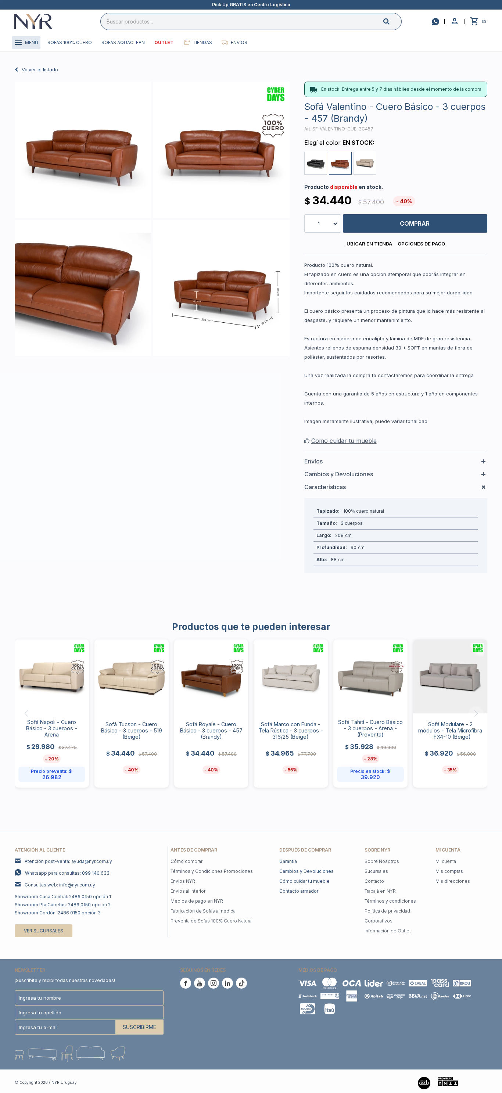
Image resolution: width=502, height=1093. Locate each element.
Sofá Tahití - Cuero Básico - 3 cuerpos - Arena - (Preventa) (370, 728)
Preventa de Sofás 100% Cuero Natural (211, 921)
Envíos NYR (183, 881)
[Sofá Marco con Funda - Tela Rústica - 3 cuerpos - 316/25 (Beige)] (291, 676)
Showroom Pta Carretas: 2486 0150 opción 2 (63, 904)
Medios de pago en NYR (197, 901)
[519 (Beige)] (365, 163)
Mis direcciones (452, 881)
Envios (239, 42)
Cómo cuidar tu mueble (304, 881)
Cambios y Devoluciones (306, 871)
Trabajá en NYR (380, 891)
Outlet (163, 42)
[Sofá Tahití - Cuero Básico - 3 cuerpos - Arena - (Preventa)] (370, 676)
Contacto (374, 881)
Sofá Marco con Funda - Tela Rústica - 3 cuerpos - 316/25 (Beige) (290, 730)
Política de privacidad (387, 911)
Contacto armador (298, 891)
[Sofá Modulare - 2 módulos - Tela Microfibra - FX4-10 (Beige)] (450, 676)
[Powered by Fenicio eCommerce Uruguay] (476, 1082)
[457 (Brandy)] (340, 163)
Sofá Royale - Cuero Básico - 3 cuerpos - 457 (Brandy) (211, 730)
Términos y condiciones (390, 901)
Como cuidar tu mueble (344, 440)
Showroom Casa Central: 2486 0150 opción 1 (63, 896)
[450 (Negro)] (315, 163)
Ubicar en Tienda (369, 244)
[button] (392, 21)
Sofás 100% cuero (69, 42)
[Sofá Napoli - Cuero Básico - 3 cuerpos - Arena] (52, 676)
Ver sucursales (43, 930)
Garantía (288, 861)
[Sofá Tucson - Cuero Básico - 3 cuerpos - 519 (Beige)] (131, 676)
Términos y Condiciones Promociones (212, 871)
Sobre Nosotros (382, 861)
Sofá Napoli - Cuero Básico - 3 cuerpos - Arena (51, 728)
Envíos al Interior (188, 891)
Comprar (415, 223)
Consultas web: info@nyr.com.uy (60, 885)
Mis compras (449, 871)
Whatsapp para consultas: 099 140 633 (67, 873)
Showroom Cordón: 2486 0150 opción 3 (58, 912)
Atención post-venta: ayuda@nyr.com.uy (68, 861)
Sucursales (376, 871)
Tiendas (202, 42)
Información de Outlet (388, 930)
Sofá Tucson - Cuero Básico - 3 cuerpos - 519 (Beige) (131, 730)
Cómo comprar (186, 861)
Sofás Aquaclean (123, 42)
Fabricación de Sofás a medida (203, 911)
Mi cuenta (445, 861)
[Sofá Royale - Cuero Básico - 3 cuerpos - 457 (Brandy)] (211, 676)
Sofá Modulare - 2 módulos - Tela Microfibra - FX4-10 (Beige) (450, 730)
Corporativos (378, 921)
